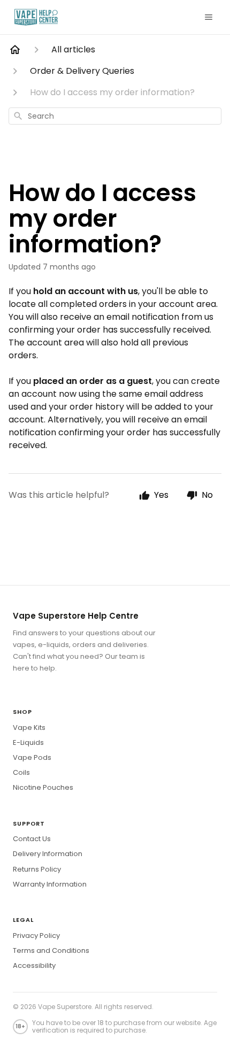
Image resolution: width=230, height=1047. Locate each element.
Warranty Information (50, 884)
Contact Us (32, 839)
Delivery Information (47, 854)
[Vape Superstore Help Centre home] (36, 17)
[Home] (15, 49)
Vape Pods (32, 757)
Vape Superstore (64, 1006)
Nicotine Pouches (43, 787)
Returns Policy (37, 869)
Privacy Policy (36, 935)
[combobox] (115, 116)
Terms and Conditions (51, 950)
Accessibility (34, 965)
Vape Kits (29, 727)
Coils (21, 772)
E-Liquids (28, 742)
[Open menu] (208, 17)
